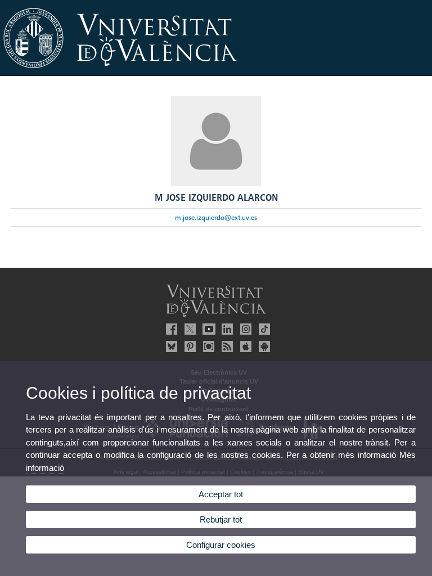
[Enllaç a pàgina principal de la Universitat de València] (216, 72)
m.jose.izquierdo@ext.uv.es (216, 217)
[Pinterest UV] (188, 346)
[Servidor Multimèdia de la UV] (207, 346)
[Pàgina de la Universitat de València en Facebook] (169, 329)
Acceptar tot (221, 494)
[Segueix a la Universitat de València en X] (188, 329)
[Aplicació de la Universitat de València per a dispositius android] (262, 346)
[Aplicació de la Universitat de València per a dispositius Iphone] (244, 346)
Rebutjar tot (221, 519)
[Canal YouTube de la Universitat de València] (207, 329)
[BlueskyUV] (169, 346)
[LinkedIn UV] (225, 329)
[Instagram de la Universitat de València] (244, 329)
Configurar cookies (220, 545)
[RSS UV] (225, 346)
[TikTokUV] (262, 329)
